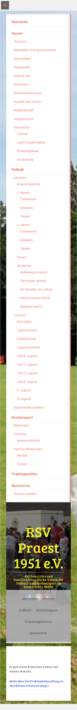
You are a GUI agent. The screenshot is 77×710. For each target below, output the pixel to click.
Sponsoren (21, 485)
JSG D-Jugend (27, 373)
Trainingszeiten (25, 474)
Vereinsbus (21, 84)
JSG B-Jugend (27, 356)
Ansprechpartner (28, 184)
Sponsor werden (25, 493)
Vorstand (20, 41)
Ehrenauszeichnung (27, 93)
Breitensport (22, 417)
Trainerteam (28, 199)
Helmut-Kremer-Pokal (35, 298)
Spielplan (26, 207)
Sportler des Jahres (27, 101)
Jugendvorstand (28, 347)
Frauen (22, 257)
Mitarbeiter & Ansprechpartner (35, 50)
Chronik (22, 134)
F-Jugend (24, 390)
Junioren (20, 315)
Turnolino (20, 434)
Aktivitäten (24, 321)
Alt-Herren (24, 265)
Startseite (20, 22)
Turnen (22, 464)
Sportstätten (22, 58)
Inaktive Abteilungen (28, 449)
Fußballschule (26, 338)
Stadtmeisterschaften (29, 407)
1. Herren (23, 192)
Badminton (21, 425)
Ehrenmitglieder (28, 151)
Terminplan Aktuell (33, 280)
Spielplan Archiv (31, 306)
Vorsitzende (25, 159)
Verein (17, 33)
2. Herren (23, 225)
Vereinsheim (22, 67)
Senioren (20, 177)
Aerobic (22, 455)
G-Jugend (24, 399)
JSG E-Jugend (27, 381)
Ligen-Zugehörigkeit (31, 142)
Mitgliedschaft (24, 110)
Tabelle (25, 216)
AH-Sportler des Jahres (36, 289)
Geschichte (21, 127)
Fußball (18, 169)
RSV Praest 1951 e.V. (39, 547)
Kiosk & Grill (22, 76)
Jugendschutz (24, 119)
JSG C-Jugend (27, 364)
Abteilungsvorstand (33, 272)
